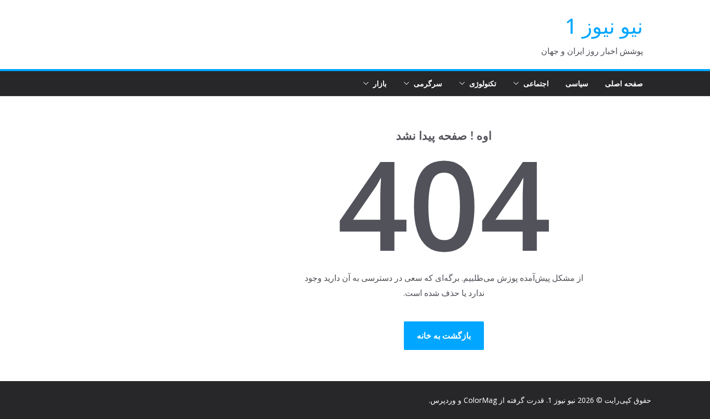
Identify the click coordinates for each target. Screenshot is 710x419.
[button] (518, 83)
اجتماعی (536, 83)
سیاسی (577, 83)
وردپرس (443, 400)
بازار (380, 83)
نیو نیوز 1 (604, 25)
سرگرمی (428, 83)
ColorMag (480, 400)
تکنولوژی (482, 83)
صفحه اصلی (624, 83)
